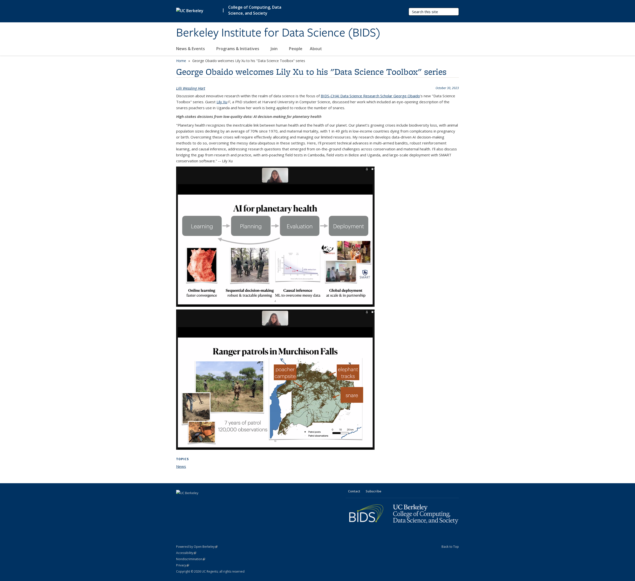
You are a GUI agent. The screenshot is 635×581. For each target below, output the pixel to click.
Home (181, 60)
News (181, 466)
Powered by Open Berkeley (197, 547)
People (295, 48)
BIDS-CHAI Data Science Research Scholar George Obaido (370, 95)
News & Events (191, 48)
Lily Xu (223, 101)
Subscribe (373, 491)
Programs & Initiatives (238, 48)
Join (275, 48)
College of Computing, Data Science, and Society (254, 10)
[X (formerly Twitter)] (181, 501)
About (316, 48)
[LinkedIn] (190, 501)
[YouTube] (200, 501)
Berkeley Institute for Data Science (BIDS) (278, 33)
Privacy (182, 565)
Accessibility (186, 553)
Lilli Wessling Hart (190, 88)
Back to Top (450, 546)
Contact (354, 491)
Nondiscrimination (190, 559)
